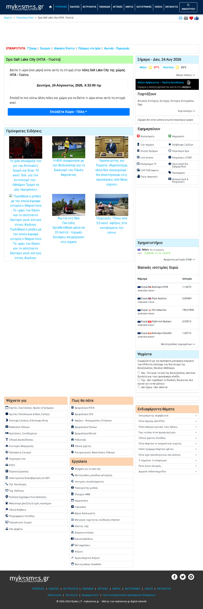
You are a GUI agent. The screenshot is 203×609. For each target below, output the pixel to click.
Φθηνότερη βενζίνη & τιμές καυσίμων (28, 503)
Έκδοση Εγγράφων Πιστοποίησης (25, 497)
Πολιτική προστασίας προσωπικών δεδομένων (129, 595)
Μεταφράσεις (80, 545)
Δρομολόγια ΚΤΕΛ (83, 407)
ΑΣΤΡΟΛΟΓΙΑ (89, 7)
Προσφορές (176, 172)
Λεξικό (77, 551)
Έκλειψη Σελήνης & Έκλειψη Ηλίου (26, 420)
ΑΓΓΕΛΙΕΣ (118, 7)
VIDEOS (158, 7)
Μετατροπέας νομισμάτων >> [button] (178, 344)
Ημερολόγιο (79, 500)
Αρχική (8, 17)
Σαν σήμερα (145, 144)
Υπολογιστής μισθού (84, 487)
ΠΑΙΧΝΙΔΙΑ (104, 7)
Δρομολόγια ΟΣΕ (82, 414)
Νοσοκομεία (145, 136)
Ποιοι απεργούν (147, 176)
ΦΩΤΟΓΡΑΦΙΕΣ (144, 7)
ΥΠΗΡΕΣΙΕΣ (61, 7)
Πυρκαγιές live (15, 458)
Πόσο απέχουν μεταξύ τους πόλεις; (168, 427)
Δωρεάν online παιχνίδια (168, 471)
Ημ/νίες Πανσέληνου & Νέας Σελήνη (27, 414)
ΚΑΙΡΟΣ (129, 7)
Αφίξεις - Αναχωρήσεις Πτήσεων (91, 420)
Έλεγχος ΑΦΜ (80, 494)
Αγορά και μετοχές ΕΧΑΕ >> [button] (179, 259)
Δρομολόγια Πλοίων (84, 427)
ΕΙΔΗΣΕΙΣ (75, 7)
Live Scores (145, 157)
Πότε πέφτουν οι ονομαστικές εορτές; (168, 443)
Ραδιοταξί (78, 439)
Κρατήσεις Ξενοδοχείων (21, 433)
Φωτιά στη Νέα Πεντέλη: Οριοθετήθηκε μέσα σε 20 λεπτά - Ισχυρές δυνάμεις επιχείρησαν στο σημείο (68, 230)
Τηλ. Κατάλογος (16, 484)
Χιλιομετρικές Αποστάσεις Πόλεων (93, 452)
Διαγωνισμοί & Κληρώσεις (178, 180)
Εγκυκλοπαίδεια (82, 538)
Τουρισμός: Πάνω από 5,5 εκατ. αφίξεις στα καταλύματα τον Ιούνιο (111, 225)
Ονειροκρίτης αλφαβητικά (168, 415)
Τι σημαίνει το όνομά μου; (168, 460)
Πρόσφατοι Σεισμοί (18, 452)
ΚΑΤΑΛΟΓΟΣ (171, 7)
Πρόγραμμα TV (147, 163)
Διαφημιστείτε (90, 595)
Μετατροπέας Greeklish (86, 564)
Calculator (78, 506)
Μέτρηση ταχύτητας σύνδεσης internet (95, 519)
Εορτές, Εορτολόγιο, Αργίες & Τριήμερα (29, 407)
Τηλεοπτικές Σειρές (18, 522)
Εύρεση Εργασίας (17, 471)
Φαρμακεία (176, 136)
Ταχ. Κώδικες (14, 490)
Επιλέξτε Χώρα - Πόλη (67, 112)
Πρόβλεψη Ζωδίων (180, 144)
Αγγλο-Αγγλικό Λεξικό (85, 557)
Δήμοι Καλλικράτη (83, 513)
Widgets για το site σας (86, 468)
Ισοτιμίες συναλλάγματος (87, 481)
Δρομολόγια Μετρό (83, 433)
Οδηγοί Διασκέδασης (19, 439)
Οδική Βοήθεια (15, 509)
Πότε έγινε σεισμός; (168, 466)
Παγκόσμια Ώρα (25, 17)
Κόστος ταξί (80, 526)
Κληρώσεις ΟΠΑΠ (180, 157)
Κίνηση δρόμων (147, 150)
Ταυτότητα (71, 595)
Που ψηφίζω (14, 528)
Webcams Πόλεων (17, 427)
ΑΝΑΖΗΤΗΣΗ (188, 6)
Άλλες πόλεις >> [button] (185, 75)
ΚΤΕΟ (10, 465)
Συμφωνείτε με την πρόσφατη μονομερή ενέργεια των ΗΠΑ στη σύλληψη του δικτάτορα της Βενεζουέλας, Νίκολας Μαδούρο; (166, 364)
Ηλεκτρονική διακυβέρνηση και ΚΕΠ (27, 478)
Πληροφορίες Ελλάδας (20, 516)
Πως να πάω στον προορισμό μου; (168, 432)
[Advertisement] (101, 34)
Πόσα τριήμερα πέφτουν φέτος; (168, 449)
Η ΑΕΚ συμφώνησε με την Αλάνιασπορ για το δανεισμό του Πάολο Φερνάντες (68, 168)
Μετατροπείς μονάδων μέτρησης (91, 475)
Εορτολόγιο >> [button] (186, 111)
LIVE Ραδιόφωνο (148, 170)
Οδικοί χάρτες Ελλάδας (168, 438)
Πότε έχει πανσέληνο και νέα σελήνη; (168, 455)
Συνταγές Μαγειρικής (19, 446)
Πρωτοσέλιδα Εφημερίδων (178, 165)
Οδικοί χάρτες (81, 446)
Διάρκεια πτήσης (82, 532)
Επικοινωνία (54, 595)
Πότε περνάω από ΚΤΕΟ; (168, 421)
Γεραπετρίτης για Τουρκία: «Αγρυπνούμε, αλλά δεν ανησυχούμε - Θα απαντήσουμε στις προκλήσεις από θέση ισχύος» (111, 172)
